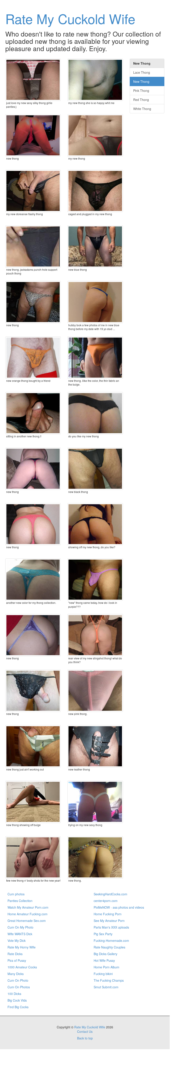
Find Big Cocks (18, 1007)
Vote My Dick (17, 940)
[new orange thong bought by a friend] (33, 357)
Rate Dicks (15, 954)
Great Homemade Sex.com (27, 920)
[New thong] (33, 302)
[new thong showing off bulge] (33, 802)
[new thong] (33, 135)
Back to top (85, 1038)
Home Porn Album (106, 967)
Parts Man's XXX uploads (111, 927)
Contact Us (85, 1031)
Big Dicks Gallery (105, 954)
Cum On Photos (19, 987)
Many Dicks (16, 973)
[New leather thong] (95, 746)
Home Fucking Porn (108, 914)
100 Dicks (14, 993)
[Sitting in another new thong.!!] (33, 413)
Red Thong (141, 99)
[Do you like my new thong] (95, 413)
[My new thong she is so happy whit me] (95, 80)
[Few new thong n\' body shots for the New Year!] (33, 857)
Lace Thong (141, 72)
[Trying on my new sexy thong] (95, 802)
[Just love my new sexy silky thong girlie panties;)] (33, 80)
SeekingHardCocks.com (110, 894)
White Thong (142, 108)
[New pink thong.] (95, 691)
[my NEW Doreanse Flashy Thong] (33, 191)
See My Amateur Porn (109, 920)
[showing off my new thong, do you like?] (95, 524)
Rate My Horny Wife (22, 947)
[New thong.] (95, 857)
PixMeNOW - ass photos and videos (119, 907)
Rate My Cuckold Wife (70, 18)
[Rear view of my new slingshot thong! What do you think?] (95, 635)
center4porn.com (106, 900)
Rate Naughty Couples (109, 947)
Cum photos (16, 894)
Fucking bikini (103, 973)
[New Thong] (33, 469)
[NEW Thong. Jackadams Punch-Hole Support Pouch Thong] (33, 246)
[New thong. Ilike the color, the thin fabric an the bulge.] (95, 357)
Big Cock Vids (17, 1000)
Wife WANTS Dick (20, 934)
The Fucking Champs (109, 980)
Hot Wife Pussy (104, 960)
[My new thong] (95, 135)
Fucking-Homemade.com (111, 940)
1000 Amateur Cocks (22, 967)
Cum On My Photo (20, 927)
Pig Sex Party (103, 934)
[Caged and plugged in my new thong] (95, 191)
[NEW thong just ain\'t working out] (33, 746)
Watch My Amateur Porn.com (28, 907)
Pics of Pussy (17, 960)
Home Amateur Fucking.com (28, 914)
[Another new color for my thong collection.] (33, 579)
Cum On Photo (18, 980)
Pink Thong (141, 90)
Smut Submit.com (106, 987)
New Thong (141, 81)
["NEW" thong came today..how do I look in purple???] (95, 579)
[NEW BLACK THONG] (95, 469)
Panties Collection (20, 900)
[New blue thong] (95, 246)
